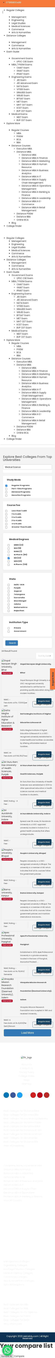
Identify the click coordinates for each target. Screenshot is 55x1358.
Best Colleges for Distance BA (20, 1137)
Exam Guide (13, 51)
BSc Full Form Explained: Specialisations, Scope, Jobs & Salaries (24, 1240)
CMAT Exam (23, 67)
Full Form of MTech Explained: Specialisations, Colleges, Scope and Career (26, 1230)
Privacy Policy (26, 1072)
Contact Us (26, 1068)
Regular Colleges (15, 238)
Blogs (27, 1079)
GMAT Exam (23, 70)
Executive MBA (24, 148)
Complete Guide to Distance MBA (23, 1165)
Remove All (6, 1356)
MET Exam (22, 101)
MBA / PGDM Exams (22, 64)
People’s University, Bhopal (33, 853)
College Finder (14, 226)
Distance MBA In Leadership (36, 198)
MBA (19, 133)
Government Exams (22, 58)
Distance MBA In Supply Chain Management (34, 181)
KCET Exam (22, 107)
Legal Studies (19, 23)
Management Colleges (17, 1261)
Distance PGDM (25, 213)
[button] (27, 231)
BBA (18, 142)
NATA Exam (23, 86)
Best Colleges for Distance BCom (23, 1130)
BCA (19, 139)
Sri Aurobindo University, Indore (35, 813)
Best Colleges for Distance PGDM (22, 1122)
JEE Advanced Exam (27, 83)
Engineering (18, 20)
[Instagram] (26, 1095)
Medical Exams (19, 114)
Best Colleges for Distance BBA (21, 1114)
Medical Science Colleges (18, 1273)
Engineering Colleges (15, 1265)
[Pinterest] (40, 1095)
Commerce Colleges (15, 1276)
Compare (19, 1356)
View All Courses (13, 1200)
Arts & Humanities (21, 32)
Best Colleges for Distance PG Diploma (26, 1118)
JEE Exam (21, 80)
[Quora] (46, 1095)
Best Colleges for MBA (16, 1304)
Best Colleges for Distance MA (21, 1141)
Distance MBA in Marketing (18, 1173)
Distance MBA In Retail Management (33, 209)
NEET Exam (22, 117)
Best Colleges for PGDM (17, 1316)
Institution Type (18, 622)
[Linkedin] (6, 1095)
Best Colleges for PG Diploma (20, 1312)
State (12, 579)
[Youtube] (33, 1095)
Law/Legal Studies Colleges (19, 1269)
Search (12, 643)
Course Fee (13, 505)
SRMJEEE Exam (24, 92)
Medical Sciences (21, 26)
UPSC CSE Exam (25, 61)
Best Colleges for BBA (16, 1308)
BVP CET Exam (24, 111)
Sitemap (26, 1083)
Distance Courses (21, 145)
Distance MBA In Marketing (36, 161)
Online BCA (22, 219)
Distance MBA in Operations (19, 1192)
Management (19, 17)
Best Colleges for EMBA (17, 1320)
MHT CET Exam (24, 104)
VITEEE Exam (23, 89)
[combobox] (44, 656)
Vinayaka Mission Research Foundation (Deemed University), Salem (36, 991)
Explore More (13, 123)
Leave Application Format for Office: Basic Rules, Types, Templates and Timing (25, 1221)
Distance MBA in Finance (35, 158)
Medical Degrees (19, 539)
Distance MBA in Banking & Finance (23, 1196)
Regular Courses (20, 130)
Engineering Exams (21, 77)
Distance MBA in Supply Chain (20, 1188)
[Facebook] (13, 1095)
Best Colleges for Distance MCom (23, 1134)
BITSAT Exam (23, 98)
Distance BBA (24, 216)
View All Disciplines (14, 1145)
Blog (14, 222)
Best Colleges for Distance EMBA (22, 1126)
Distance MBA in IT (31, 176)
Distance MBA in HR (14, 1177)
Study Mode (14, 479)
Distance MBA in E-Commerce (32, 203)
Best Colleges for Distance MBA (21, 1110)
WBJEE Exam (23, 95)
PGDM (20, 136)
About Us (26, 1064)
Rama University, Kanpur (32, 893)
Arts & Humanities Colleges (19, 1280)
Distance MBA (24, 151)
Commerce (18, 29)
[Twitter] (19, 1095)
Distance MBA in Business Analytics (23, 1181)
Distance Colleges (16, 35)
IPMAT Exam (23, 73)
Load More (27, 1032)
